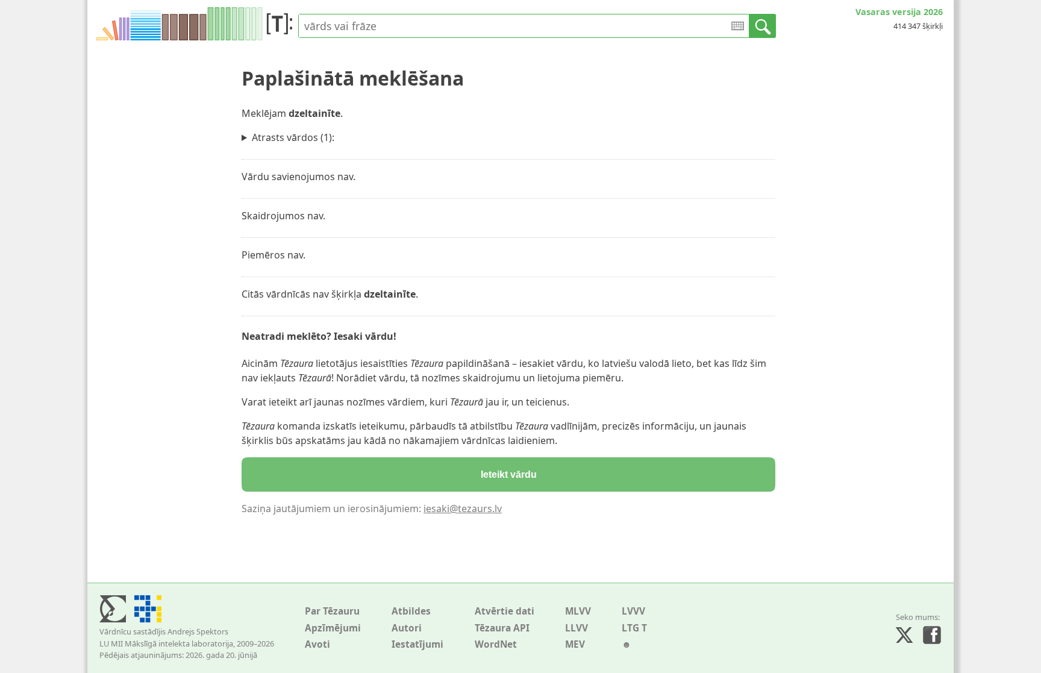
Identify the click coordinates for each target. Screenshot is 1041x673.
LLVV (576, 628)
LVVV (633, 611)
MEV (575, 644)
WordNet (496, 644)
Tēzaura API (502, 628)
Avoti (317, 644)
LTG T (634, 628)
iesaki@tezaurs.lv (463, 508)
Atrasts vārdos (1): (293, 137)
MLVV (578, 611)
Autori (407, 628)
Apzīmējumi (333, 628)
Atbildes (411, 611)
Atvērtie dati (504, 611)
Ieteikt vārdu (509, 474)
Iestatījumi (417, 644)
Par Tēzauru (332, 611)
